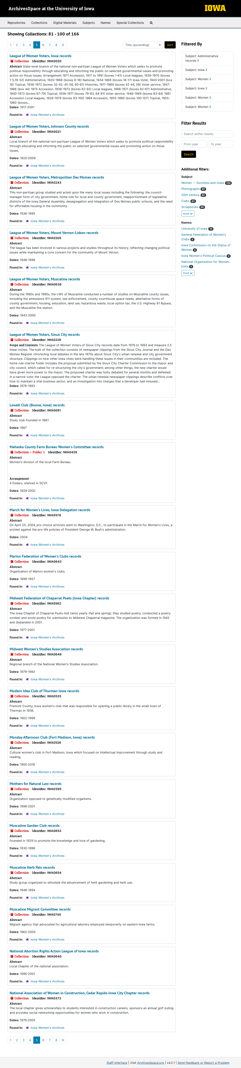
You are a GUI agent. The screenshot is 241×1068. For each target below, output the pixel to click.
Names (106, 23)
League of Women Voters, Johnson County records (49, 126)
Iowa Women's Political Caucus (205, 256)
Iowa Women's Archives (47, 115)
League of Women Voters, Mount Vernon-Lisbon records (54, 232)
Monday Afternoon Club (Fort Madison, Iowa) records (52, 737)
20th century (193, 195)
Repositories (16, 23)
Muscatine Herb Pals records (32, 867)
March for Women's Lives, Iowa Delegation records (50, 509)
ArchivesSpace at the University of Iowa (51, 9)
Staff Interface (117, 1063)
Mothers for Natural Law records (35, 783)
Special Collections (130, 23)
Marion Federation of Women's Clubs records (45, 556)
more (186, 213)
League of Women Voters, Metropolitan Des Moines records (57, 177)
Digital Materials (64, 23)
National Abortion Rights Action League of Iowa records (54, 951)
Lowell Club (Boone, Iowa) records (37, 405)
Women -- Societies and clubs (205, 183)
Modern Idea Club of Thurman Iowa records (44, 690)
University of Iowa (196, 228)
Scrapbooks (192, 207)
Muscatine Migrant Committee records (40, 909)
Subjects (88, 23)
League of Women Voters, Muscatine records (45, 279)
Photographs (193, 189)
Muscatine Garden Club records (34, 825)
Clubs (188, 201)
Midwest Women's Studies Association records (46, 649)
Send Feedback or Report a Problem (204, 1063)
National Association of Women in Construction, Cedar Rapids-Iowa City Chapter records (79, 993)
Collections (39, 23)
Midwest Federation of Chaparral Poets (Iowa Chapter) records (59, 598)
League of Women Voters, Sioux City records (45, 334)
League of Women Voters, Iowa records (40, 55)
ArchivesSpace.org (150, 1063)
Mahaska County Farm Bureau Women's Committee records (57, 446)
